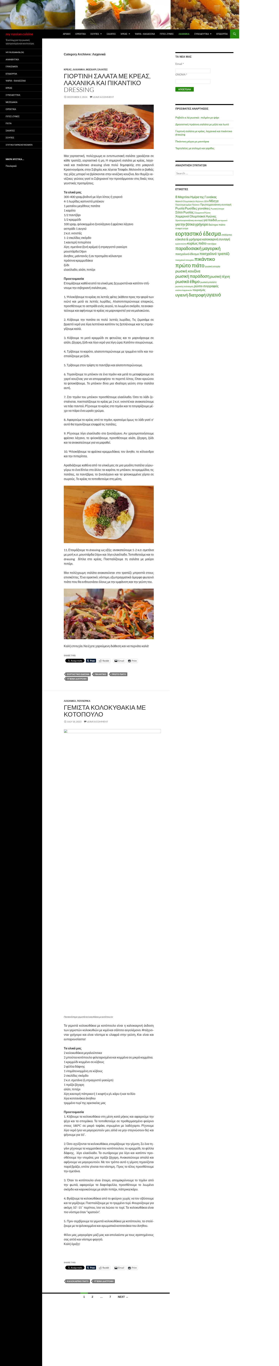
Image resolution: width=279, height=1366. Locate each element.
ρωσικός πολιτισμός (184, 286)
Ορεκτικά (80, 34)
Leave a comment (103, 97)
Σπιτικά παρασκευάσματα (19, 145)
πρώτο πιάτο (119, 674)
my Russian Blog (15, 52)
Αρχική (66, 34)
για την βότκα (185, 224)
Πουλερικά (83, 701)
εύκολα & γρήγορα (188, 239)
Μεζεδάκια (11, 102)
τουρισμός (199, 290)
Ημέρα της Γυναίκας (203, 197)
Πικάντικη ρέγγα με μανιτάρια (192, 141)
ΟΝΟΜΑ (181, 74)
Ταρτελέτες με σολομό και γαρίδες (194, 148)
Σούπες (95, 34)
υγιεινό (213, 294)
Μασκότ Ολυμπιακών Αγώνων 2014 (192, 201)
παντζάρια (211, 243)
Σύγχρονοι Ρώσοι (202, 212)
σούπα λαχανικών (183, 290)
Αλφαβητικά (12, 59)
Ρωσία (179, 208)
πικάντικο (100, 674)
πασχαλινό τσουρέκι (184, 260)
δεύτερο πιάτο (217, 224)
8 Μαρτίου (182, 197)
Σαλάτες (111, 34)
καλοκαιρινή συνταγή (216, 239)
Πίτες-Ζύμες (167, 34)
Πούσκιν (196, 204)
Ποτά (8, 123)
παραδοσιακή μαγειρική (198, 248)
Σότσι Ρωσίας (184, 212)
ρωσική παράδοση (192, 276)
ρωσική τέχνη (220, 276)
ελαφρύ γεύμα (181, 228)
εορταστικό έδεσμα (78, 674)
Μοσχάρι (91, 69)
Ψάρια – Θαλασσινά (145, 34)
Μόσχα (213, 201)
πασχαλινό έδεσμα (187, 254)
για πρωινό (222, 220)
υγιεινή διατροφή (77, 679)
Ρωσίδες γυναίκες (197, 208)
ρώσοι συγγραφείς (206, 286)
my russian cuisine (19, 34)
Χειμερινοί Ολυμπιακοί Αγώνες (195, 216)
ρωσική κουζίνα (187, 271)
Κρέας (124, 34)
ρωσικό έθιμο (187, 281)
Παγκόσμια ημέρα (183, 204)
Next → (123, 1296)
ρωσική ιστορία (212, 266)
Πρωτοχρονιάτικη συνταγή (215, 204)
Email (179, 63)
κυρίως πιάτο (196, 243)
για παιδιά (210, 220)
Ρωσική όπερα (217, 208)
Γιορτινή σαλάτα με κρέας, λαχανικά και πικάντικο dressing (107, 82)
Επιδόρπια (222, 34)
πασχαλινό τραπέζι (214, 253)
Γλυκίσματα (12, 66)
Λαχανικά (184, 34)
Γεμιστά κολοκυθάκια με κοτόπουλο (105, 710)
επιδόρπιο (226, 234)
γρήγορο (201, 224)
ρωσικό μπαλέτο (208, 282)
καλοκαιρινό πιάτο (78, 1281)
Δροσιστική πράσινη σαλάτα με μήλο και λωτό (202, 124)
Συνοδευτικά (201, 34)
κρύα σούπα (181, 243)
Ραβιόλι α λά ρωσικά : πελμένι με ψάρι (197, 117)
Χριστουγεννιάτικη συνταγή (189, 220)
